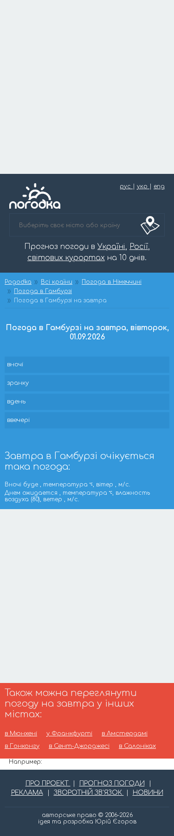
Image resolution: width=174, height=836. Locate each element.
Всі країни (56, 282)
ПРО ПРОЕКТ (48, 783)
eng (159, 186)
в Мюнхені (21, 734)
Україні (111, 247)
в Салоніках (137, 746)
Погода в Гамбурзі (43, 291)
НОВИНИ (148, 792)
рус (126, 186)
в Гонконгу (22, 746)
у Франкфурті (69, 734)
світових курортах (66, 258)
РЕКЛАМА (27, 792)
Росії (138, 247)
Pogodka (18, 282)
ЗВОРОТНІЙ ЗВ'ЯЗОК (89, 792)
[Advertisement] (87, 87)
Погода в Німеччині (112, 282)
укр (143, 186)
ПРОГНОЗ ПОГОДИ (112, 783)
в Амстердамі (125, 734)
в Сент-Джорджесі (79, 746)
